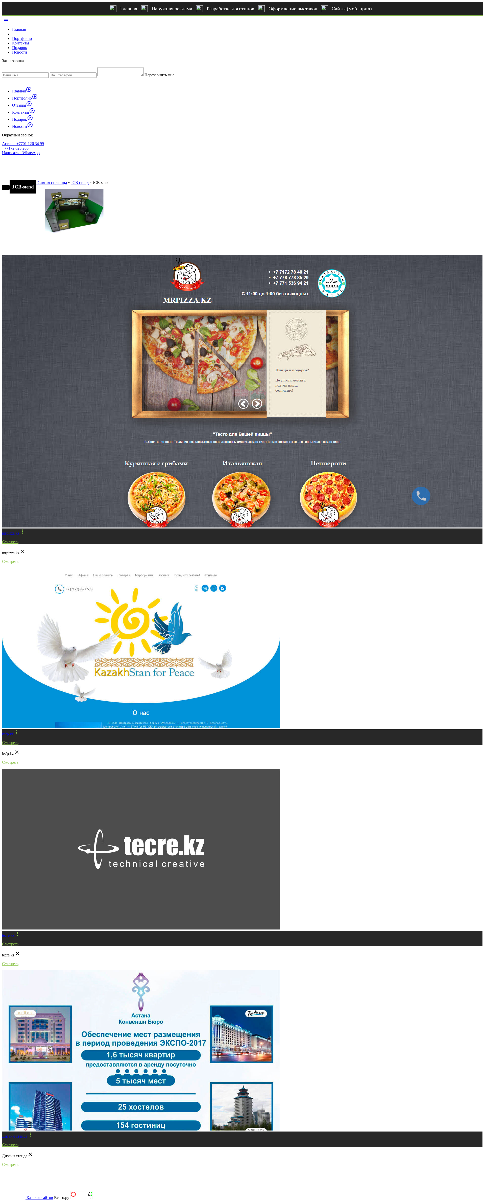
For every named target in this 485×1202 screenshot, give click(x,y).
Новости (19, 52)
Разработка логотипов (230, 8)
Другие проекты (24, 246)
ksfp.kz (8, 734)
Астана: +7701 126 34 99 (23, 143)
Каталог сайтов (40, 1197)
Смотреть (10, 542)
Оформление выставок (293, 8)
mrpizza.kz (10, 533)
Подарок (19, 47)
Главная (128, 8)
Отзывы (22, 105)
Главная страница (51, 182)
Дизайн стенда (14, 1136)
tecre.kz (8, 935)
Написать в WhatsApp (21, 153)
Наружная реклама (172, 8)
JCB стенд (80, 182)
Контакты (20, 43)
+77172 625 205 (15, 148)
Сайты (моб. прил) (352, 8)
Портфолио (22, 38)
